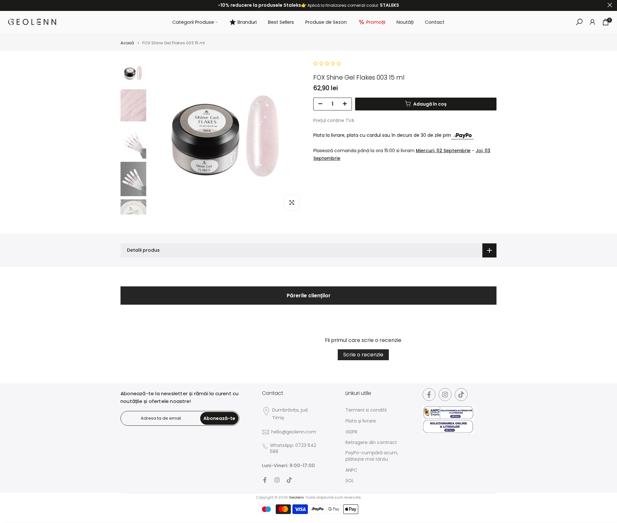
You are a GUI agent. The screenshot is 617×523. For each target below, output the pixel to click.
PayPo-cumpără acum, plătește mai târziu (371, 456)
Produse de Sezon (326, 22)
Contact (434, 22)
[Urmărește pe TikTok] (289, 480)
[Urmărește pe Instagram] (277, 480)
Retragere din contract (371, 443)
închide (7, 5)
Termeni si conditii (366, 410)
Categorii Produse (193, 22)
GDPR (351, 432)
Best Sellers (281, 22)
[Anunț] (308, 5)
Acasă (127, 43)
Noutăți (405, 22)
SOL (349, 481)
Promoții (375, 22)
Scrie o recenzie (363, 354)
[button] (327, 63)
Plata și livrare (360, 421)
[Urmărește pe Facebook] (265, 480)
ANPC (351, 470)
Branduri (247, 22)
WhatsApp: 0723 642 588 (293, 448)
